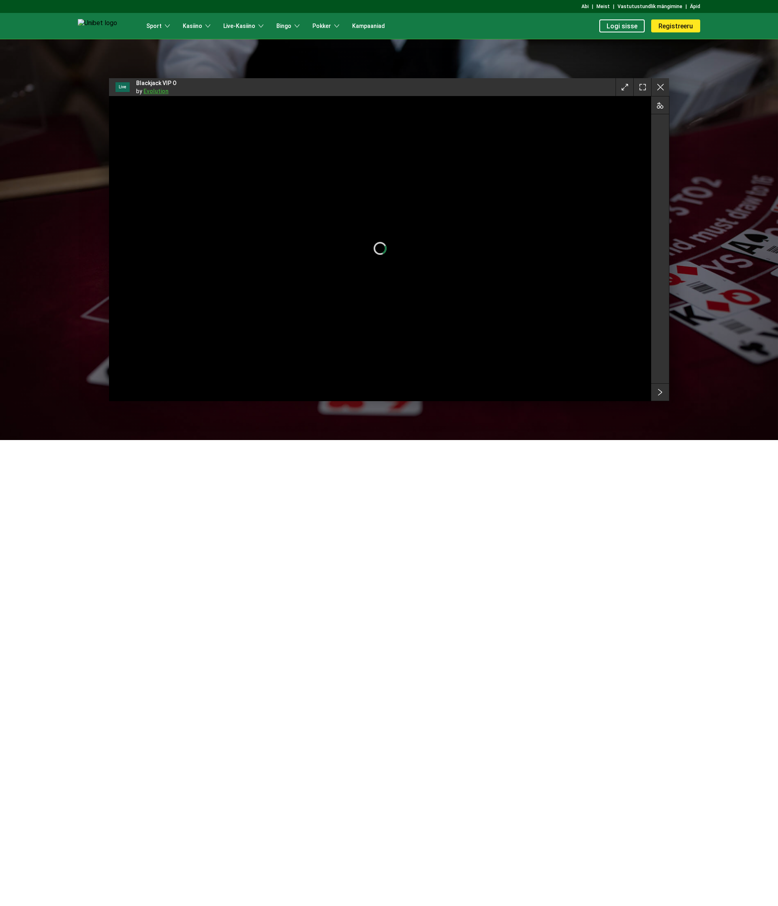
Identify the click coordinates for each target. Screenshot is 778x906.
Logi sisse (622, 26)
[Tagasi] (660, 87)
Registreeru (675, 26)
